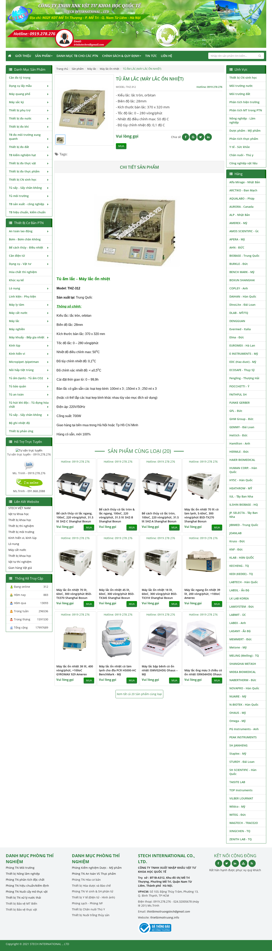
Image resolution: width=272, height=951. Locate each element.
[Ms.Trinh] (29, 464)
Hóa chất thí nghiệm (23, 272)
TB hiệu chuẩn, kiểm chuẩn (27, 212)
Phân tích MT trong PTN (245, 110)
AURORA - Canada (241, 207)
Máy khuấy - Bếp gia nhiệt (26, 337)
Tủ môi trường (19, 196)
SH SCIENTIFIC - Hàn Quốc (242, 772)
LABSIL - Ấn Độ (239, 590)
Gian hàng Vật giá (20, 568)
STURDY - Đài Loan (241, 762)
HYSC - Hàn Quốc (241, 480)
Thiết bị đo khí (19, 126)
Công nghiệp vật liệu (243, 163)
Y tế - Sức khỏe (239, 147)
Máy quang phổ (19, 94)
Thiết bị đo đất (19, 147)
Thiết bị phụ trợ (19, 110)
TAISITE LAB (237, 782)
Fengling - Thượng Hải (244, 378)
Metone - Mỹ (238, 647)
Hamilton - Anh (239, 443)
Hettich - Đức (238, 435)
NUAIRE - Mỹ (237, 696)
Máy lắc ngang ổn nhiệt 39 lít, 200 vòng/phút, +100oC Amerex (202, 594)
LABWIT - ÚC (237, 615)
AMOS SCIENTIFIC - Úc (244, 231)
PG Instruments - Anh (244, 729)
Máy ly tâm (16, 305)
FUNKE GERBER (239, 402)
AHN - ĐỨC (236, 247)
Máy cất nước (18, 313)
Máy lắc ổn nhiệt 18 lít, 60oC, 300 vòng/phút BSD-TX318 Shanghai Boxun (159, 594)
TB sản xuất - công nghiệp (26, 204)
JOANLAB (235, 533)
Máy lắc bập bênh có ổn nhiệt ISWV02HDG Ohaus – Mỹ (160, 670)
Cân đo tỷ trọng (19, 77)
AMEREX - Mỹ (238, 223)
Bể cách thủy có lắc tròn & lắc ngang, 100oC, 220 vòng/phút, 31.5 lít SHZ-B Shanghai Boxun (117, 515)
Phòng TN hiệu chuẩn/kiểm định (27, 885)
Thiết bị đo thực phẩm (24, 171)
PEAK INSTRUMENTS (243, 737)
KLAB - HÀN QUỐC (241, 557)
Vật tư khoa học (18, 514)
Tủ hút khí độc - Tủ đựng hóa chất (29, 404)
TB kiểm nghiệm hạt (22, 155)
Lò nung (14, 288)
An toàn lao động (20, 231)
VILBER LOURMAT (241, 798)
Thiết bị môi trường (21, 532)
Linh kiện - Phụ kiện (22, 296)
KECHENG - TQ (239, 566)
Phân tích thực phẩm (243, 139)
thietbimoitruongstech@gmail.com (168, 911)
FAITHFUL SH (238, 394)
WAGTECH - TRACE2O (243, 823)
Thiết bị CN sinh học (22, 179)
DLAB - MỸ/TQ (238, 313)
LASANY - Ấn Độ (240, 631)
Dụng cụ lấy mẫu (20, 86)
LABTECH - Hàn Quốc (243, 582)
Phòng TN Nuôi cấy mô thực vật (27, 891)
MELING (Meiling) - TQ (244, 655)
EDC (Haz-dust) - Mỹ (242, 362)
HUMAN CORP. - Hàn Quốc (243, 470)
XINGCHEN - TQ (239, 831)
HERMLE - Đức (239, 451)
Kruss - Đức (237, 541)
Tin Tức (151, 56)
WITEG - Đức (237, 815)
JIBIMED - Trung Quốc (243, 525)
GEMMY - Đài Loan (241, 427)
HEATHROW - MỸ (240, 488)
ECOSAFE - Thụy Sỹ (242, 370)
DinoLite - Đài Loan (242, 305)
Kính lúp (14, 345)
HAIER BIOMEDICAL (242, 460)
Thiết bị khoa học (19, 520)
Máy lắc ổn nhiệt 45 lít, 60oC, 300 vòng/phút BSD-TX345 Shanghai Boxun (116, 594)
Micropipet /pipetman (24, 362)
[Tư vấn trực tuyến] (29, 450)
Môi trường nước (241, 86)
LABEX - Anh (237, 623)
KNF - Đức (236, 549)
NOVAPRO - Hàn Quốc (244, 688)
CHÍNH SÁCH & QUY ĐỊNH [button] (120, 56)
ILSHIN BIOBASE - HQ (243, 504)
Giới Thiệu (23, 56)
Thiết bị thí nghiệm (21, 526)
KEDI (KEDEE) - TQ (241, 574)
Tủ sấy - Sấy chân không (25, 188)
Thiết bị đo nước (20, 118)
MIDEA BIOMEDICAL (242, 672)
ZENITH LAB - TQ (240, 839)
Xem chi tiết (85, 502)
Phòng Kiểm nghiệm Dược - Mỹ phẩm (97, 868)
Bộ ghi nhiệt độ (19, 423)
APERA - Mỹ (237, 239)
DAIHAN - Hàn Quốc (242, 296)
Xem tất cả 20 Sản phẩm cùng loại (139, 694)
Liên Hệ (166, 56)
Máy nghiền (17, 329)
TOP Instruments (240, 790)
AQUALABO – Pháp (241, 198)
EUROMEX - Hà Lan (242, 345)
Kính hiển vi (17, 354)
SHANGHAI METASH (242, 664)
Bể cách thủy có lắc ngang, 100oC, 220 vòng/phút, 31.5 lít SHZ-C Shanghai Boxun (74, 517)
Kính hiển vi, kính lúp (22, 538)
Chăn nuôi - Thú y (241, 155)
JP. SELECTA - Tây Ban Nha (243, 515)
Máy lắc (14, 321)
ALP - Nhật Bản (239, 215)
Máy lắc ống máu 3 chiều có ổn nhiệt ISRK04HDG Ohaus (203, 672)
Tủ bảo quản (17, 386)
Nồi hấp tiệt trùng (21, 370)
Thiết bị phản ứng (21, 431)
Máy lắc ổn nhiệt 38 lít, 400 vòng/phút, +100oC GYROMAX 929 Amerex (74, 670)
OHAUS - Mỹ (237, 713)
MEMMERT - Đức (240, 639)
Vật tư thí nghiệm (19, 562)
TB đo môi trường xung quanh (25, 137)
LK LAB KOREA (239, 598)
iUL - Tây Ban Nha (241, 496)
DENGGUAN (237, 321)
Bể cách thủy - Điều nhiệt (26, 247)
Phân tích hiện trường (244, 102)
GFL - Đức (235, 411)
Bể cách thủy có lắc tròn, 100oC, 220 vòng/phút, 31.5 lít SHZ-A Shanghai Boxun (160, 517)
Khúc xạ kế (16, 280)
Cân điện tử (17, 256)
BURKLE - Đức (238, 264)
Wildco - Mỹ (237, 806)
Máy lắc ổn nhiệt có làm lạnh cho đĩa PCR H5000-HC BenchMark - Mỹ (117, 670)
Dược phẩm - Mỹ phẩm (244, 130)
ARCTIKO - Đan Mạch (243, 190)
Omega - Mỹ (237, 721)
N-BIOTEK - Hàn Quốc (243, 704)
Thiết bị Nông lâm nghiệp (23, 874)
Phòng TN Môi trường (20, 868)
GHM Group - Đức (241, 419)
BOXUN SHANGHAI (242, 280)
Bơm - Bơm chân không (25, 239)
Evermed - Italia (240, 329)
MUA (121, 146)
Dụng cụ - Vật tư (20, 264)
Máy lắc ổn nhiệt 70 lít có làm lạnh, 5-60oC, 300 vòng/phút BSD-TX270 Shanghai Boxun (201, 515)
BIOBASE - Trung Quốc (244, 256)
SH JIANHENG (238, 745)
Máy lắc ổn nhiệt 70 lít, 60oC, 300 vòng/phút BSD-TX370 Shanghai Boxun (74, 594)
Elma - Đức (236, 337)
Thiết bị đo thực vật (22, 163)
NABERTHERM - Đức (242, 680)
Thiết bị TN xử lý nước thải (23, 897)
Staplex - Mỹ (237, 753)
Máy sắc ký (16, 102)
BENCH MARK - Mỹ (241, 272)
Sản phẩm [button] (43, 56)
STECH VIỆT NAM (19, 508)
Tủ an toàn (16, 394)
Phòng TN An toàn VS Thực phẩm (94, 874)
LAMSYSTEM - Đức (241, 606)
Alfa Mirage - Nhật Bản (244, 182)
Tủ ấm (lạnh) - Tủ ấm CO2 (26, 378)
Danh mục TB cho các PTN (77, 56)
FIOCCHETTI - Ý (239, 386)
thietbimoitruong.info (164, 917)
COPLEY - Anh (238, 288)
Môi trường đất (239, 94)
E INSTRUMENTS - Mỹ (243, 354)
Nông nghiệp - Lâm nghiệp (242, 120)
